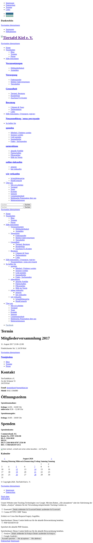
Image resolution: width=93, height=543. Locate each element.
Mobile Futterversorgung (20, 82)
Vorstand (14, 308)
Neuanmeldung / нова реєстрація (22, 118)
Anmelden (15, 70)
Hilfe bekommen (12, 225)
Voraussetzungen (14, 63)
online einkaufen (14, 162)
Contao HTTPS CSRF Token (15, 512)
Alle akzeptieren (23, 538)
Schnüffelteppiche (17, 178)
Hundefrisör (15, 96)
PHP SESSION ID (11, 523)
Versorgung (11, 75)
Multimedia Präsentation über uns (23, 319)
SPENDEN (5, 499)
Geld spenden (16, 137)
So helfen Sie (11, 264)
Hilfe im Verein (16, 157)
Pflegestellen (15, 155)
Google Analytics (10, 536)
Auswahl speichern (8, 538)
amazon (14, 167)
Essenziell (8, 509)
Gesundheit (11, 88)
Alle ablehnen (36, 538)
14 (35, 469)
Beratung (10, 102)
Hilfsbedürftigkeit (17, 68)
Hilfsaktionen (11, 32)
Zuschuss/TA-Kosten (19, 98)
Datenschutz (10, 492)
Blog (12, 218)
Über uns (9, 303)
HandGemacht (16, 181)
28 (35, 475)
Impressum (10, 490)
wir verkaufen (13, 173)
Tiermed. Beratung (18, 93)
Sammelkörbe (16, 139)
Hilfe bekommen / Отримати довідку (20, 260)
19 (17, 472)
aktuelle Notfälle (17, 151)
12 (17, 469)
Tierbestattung (16, 109)
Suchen (27, 205)
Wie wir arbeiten (17, 306)
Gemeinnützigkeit (17, 317)
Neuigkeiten (10, 216)
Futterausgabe (16, 80)
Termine (14, 220)
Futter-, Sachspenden (19, 141)
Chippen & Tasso (17, 107)
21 (35, 472)
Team (13, 310)
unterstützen (12, 146)
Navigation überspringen (10, 25)
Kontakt (14, 312)
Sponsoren (10, 29)
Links (13, 112)
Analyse (7, 533)
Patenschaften (16, 153)
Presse (13, 222)
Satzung (14, 314)
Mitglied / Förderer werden (21, 133)
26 (17, 475)
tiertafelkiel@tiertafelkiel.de (17, 388)
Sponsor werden (17, 135)
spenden (10, 128)
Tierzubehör (15, 84)
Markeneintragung (18, 321)
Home (8, 214)
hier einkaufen (16, 169)
